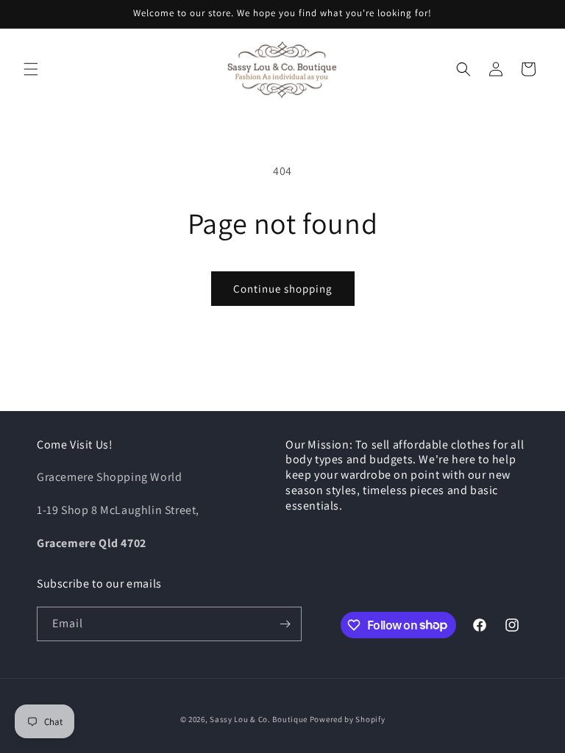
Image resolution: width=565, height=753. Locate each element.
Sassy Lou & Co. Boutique (260, 719)
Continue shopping (283, 289)
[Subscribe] (285, 624)
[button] (31, 69)
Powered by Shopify (347, 719)
